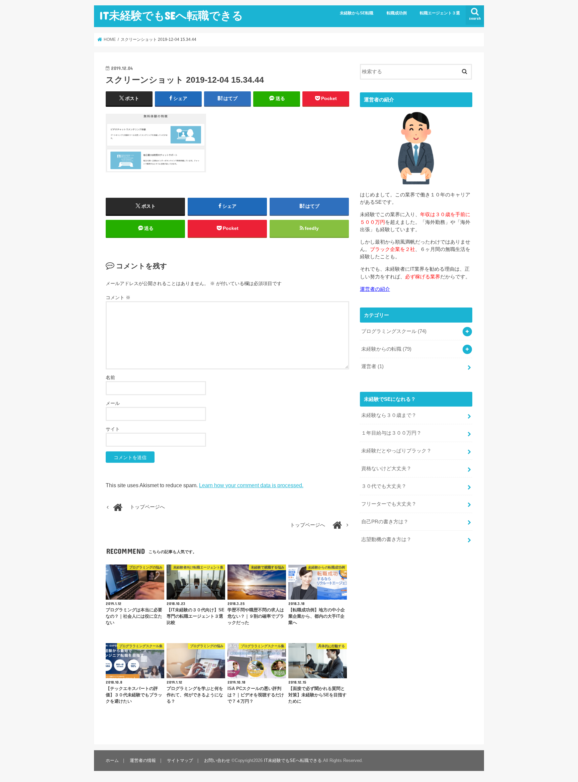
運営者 (372, 366)
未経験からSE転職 (356, 13)
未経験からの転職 (386, 349)
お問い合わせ (217, 760)
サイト (113, 429)
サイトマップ (180, 760)
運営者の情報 (143, 760)
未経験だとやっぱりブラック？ (396, 450)
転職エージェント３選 (440, 13)
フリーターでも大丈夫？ (388, 504)
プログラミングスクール (393, 331)
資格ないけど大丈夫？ (386, 468)
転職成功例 (397, 13)
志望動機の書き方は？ (386, 539)
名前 (110, 377)
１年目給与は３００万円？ (391, 433)
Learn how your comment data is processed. (251, 485)
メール (113, 403)
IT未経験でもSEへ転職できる (171, 15)
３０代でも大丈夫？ (383, 486)
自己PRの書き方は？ (384, 521)
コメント (118, 297)
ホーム (112, 760)
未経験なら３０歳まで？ (388, 415)
